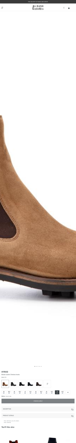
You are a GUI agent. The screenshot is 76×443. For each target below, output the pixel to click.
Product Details (8, 415)
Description (7, 409)
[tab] (38, 409)
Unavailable (38, 401)
